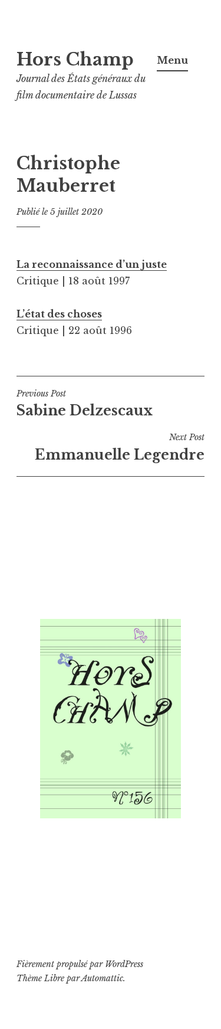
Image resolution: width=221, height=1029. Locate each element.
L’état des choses (59, 314)
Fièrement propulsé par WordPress (80, 964)
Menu (172, 60)
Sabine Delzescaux (85, 403)
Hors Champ (75, 59)
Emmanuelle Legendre (119, 447)
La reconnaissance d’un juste (92, 264)
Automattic (102, 978)
